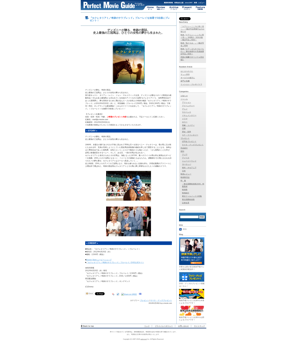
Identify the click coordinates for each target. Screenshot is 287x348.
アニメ (184, 109)
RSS (185, 229)
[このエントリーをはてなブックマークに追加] (140, 294)
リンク (147, 326)
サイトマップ (199, 326)
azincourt (144, 339)
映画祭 (184, 190)
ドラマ (184, 119)
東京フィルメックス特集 (192, 196)
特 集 (183, 181)
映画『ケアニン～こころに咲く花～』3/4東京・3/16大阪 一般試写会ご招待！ (192, 37)
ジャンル (184, 99)
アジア (184, 155)
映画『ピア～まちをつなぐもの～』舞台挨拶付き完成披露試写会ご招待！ (192, 51)
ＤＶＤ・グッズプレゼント (161, 300)
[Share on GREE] (129, 294)
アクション (186, 102)
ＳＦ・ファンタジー (190, 135)
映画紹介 (185, 193)
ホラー (184, 122)
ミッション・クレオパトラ (191, 84)
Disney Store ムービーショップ (99, 260)
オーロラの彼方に (188, 78)
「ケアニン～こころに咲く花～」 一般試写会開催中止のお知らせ (192, 29)
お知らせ (184, 96)
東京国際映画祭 (188, 199)
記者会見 (185, 203)
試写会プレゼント (189, 141)
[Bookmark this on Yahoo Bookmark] (113, 294)
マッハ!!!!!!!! (185, 74)
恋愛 (184, 128)
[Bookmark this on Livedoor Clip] (118, 294)
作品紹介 (184, 148)
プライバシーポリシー (164, 326)
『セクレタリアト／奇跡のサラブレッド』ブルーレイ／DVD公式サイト (115, 262)
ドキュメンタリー (189, 115)
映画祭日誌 (185, 177)
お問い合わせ (183, 326)
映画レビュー (186, 174)
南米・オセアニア (189, 168)
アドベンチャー (188, 106)
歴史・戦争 (186, 132)
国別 (182, 151)
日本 (184, 171)
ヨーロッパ (186, 164)
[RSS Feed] (180, 229)
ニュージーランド (189, 161)
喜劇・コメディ (188, 125)
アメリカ (185, 158)
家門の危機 (185, 81)
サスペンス (186, 112)
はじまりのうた (187, 71)
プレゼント (144, 300)
